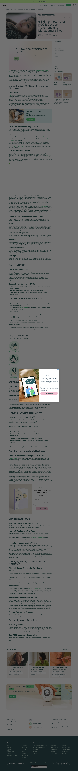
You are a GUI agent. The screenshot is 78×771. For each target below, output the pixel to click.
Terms (46, 390)
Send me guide (49, 393)
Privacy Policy (43, 390)
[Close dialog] (58, 370)
